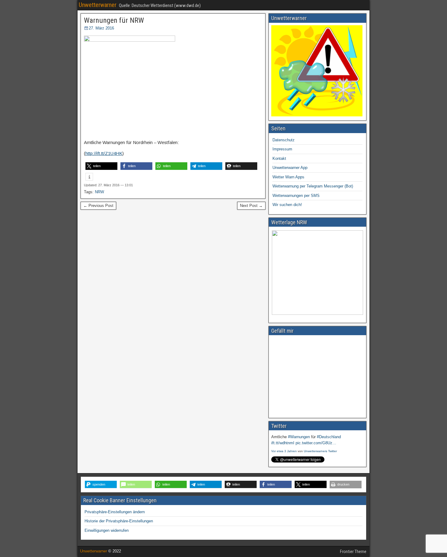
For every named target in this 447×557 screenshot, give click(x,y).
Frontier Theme (353, 551)
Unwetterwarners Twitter (320, 451)
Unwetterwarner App (289, 167)
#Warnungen (299, 437)
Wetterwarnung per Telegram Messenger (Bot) (312, 186)
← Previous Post (98, 205)
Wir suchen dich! (287, 204)
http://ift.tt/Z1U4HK (103, 153)
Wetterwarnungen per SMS (296, 195)
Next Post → (251, 205)
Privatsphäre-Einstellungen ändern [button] (115, 512)
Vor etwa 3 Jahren (284, 451)
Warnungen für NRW (114, 20)
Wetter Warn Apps (288, 177)
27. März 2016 (101, 28)
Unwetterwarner (97, 5)
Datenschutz (283, 140)
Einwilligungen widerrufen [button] (107, 530)
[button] (101, 166)
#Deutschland (329, 437)
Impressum (282, 149)
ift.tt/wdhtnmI (282, 443)
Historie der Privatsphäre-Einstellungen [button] (119, 521)
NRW (99, 192)
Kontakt (279, 158)
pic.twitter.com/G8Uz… (316, 443)
